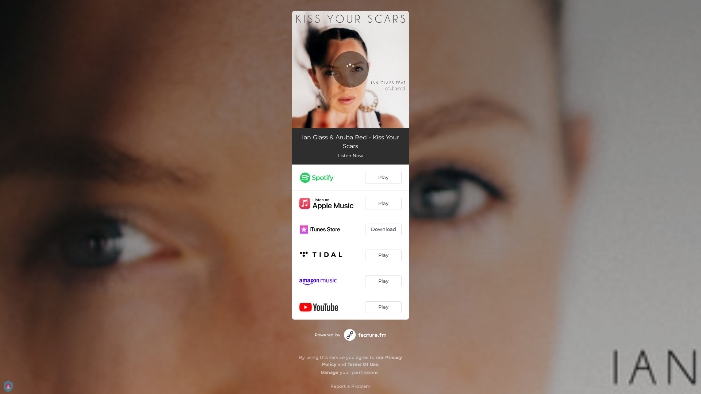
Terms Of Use (363, 364)
